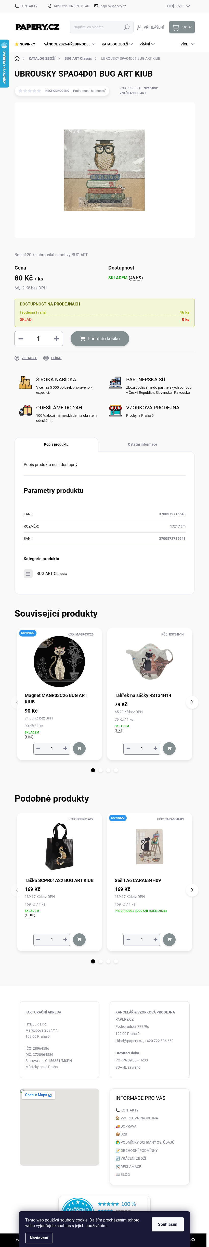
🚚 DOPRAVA (125, 1126)
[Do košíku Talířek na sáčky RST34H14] (169, 748)
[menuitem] (27, 44)
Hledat (127, 27)
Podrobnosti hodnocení (89, 91)
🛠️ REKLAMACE (128, 1167)
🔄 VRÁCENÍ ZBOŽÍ (130, 1158)
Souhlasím (167, 1224)
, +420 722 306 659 (158, 1041)
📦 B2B (121, 1134)
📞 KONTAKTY (26, 6)
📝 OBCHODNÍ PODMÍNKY (136, 1150)
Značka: (133, 93)
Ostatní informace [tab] (142, 444)
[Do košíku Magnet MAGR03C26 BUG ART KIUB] (79, 748)
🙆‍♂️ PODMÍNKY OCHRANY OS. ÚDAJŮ (144, 1142)
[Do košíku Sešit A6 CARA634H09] (169, 939)
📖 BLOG (122, 1174)
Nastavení (39, 1238)
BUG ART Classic (51, 573)
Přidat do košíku (104, 338)
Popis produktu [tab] (56, 444)
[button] (93, 770)
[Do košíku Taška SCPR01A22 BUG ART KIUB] (79, 939)
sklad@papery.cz (128, 1041)
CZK (179, 6)
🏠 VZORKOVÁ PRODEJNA (136, 1118)
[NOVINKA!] (60, 661)
